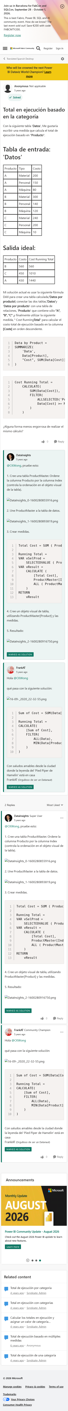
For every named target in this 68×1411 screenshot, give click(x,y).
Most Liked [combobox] (55, 805)
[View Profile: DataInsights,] (10, 457)
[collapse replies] (34, 813)
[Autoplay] (28, 1260)
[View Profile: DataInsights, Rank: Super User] (8, 818)
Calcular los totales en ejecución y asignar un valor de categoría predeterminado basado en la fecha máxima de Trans (33, 1320)
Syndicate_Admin (36, 1293)
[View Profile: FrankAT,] (10, 670)
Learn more (13, 1246)
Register (48, 48)
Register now (12, 35)
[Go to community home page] (22, 48)
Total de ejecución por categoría (31, 1288)
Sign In (59, 48)
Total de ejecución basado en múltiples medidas (35, 1338)
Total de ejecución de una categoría (33, 1355)
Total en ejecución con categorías (31, 1303)
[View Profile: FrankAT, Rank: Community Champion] (8, 1032)
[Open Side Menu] (5, 48)
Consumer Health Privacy (17, 1404)
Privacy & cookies (35, 1386)
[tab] (32, 1260)
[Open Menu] (62, 58)
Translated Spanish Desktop (20, 58)
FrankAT (20, 667)
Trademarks (9, 1394)
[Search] (38, 48)
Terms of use (56, 1386)
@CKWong (14, 465)
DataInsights (23, 455)
